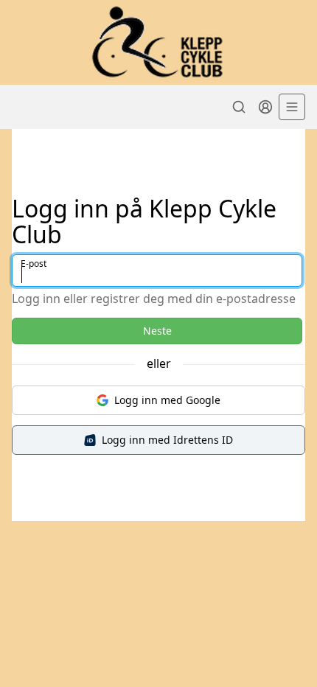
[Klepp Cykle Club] (158, 42)
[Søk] (239, 107)
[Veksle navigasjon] (292, 107)
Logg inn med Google (167, 400)
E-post (33, 263)
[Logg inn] (265, 107)
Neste (157, 331)
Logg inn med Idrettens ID (167, 440)
